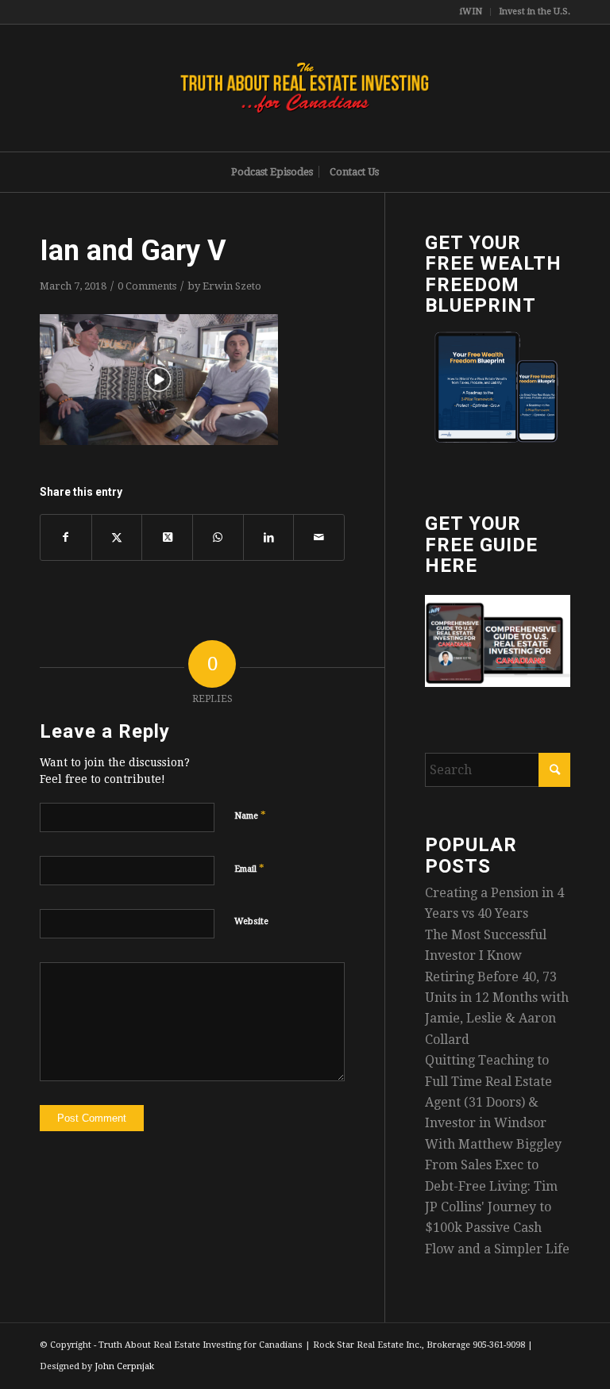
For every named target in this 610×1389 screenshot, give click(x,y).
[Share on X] (117, 537)
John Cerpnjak (124, 1366)
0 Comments (147, 286)
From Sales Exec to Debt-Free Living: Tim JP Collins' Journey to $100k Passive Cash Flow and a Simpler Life (497, 1207)
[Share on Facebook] (66, 537)
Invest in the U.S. (534, 11)
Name (250, 815)
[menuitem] (471, 12)
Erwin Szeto (232, 286)
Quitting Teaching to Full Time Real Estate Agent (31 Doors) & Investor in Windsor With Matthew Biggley (493, 1102)
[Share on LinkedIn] (269, 537)
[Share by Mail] (319, 537)
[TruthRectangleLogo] (305, 88)
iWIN (471, 11)
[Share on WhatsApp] (218, 537)
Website (251, 921)
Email (249, 868)
